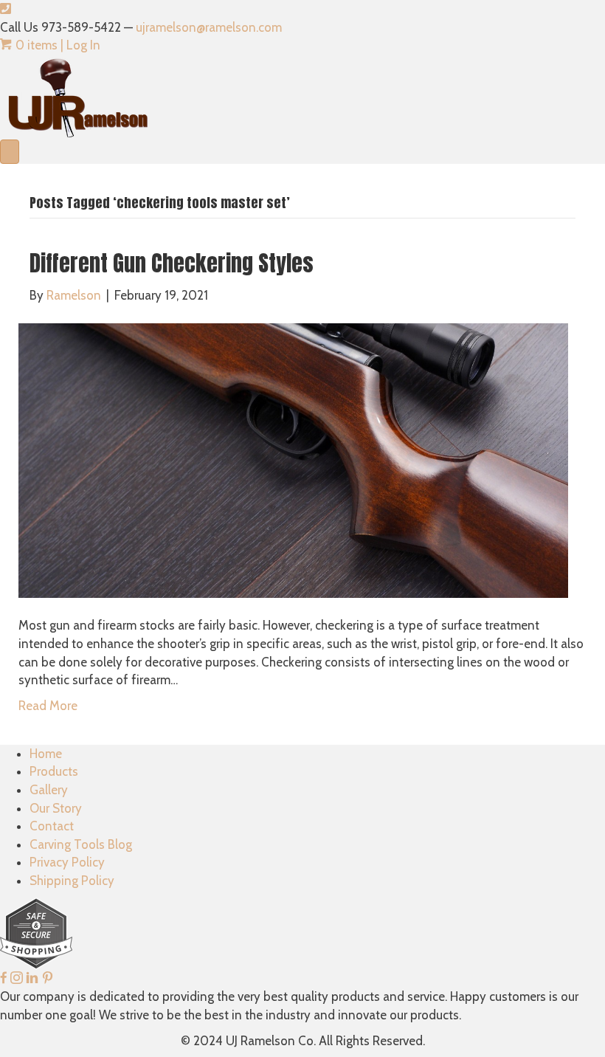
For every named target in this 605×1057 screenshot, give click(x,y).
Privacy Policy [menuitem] (67, 862)
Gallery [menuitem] (49, 789)
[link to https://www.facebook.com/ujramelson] (5, 978)
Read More (47, 705)
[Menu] (9, 152)
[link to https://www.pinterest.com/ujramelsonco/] (47, 978)
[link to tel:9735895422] (5, 8)
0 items (35, 45)
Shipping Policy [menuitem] (72, 880)
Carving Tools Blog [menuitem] (81, 844)
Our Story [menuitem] (56, 808)
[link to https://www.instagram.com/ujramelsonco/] (18, 978)
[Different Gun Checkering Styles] (293, 459)
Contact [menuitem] (52, 826)
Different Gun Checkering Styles (172, 263)
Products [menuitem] (54, 771)
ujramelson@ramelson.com (209, 27)
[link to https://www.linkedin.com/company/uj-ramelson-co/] (33, 978)
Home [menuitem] (46, 753)
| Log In (79, 45)
